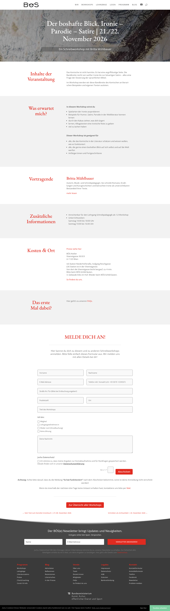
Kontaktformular (135, 568)
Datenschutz (106, 571)
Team (75, 571)
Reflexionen (49, 571)
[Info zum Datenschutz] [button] (101, 608)
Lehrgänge (21, 571)
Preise (19, 577)
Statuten (104, 577)
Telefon (132, 574)
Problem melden (135, 583)
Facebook (133, 577)
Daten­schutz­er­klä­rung (73, 463)
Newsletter (133, 580)
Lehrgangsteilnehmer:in (49, 424)
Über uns (76, 568)
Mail (128, 488)
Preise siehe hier (74, 249)
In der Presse (50, 580)
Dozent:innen (78, 574)
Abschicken (124, 471)
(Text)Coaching (23, 580)
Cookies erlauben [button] (160, 608)
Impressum (105, 568)
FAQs (75, 580)
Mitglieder (77, 577)
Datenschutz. (122, 552)
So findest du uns (80, 583)
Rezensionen (50, 574)
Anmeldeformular (136, 571)
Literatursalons (23, 574)
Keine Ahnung (45, 431)
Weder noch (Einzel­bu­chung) (51, 428)
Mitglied (43, 421)
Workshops (21, 568)
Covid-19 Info (22, 583)
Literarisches (50, 577)
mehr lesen (71, 193)
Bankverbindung (107, 580)
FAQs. (89, 301)
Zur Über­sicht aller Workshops (85, 505)
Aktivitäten (49, 568)
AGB (102, 574)
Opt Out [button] (143, 608)
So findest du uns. (74, 279)
